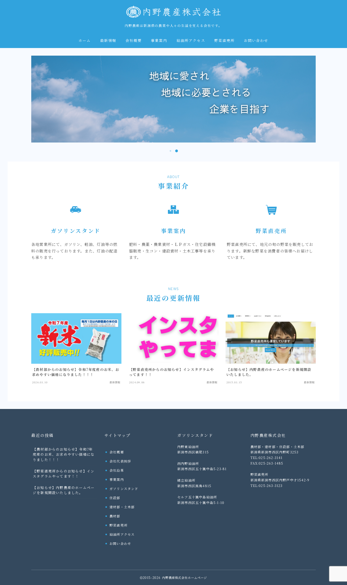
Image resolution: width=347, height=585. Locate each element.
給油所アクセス (191, 41)
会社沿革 (116, 470)
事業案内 (159, 41)
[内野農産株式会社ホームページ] (173, 11)
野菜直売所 (224, 41)
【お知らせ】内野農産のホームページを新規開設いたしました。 (63, 490)
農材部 (114, 516)
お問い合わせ (256, 41)
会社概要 (133, 41)
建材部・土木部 (122, 506)
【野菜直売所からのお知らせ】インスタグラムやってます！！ (63, 473)
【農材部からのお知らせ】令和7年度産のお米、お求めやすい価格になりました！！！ (63, 454)
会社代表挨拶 (120, 461)
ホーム (84, 41)
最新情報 (108, 41)
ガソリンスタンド (123, 488)
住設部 (114, 497)
